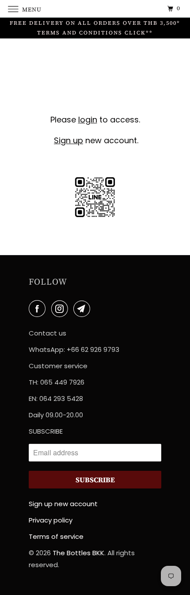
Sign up (68, 140)
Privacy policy (50, 520)
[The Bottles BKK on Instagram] (61, 308)
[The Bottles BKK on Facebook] (39, 308)
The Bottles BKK (78, 552)
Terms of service (56, 536)
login (87, 119)
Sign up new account (63, 503)
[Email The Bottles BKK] (83, 308)
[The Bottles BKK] (95, 8)
